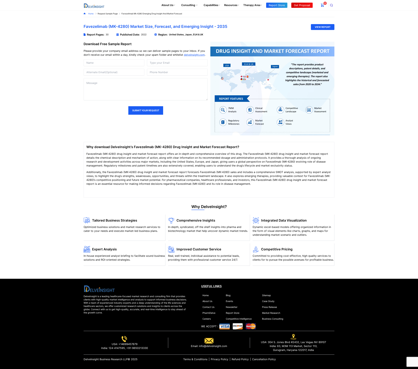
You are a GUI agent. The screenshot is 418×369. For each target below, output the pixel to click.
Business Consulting (272, 318)
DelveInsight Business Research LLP (106, 359)
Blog (228, 295)
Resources (230, 5)
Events (229, 301)
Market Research (271, 312)
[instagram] (333, 359)
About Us (167, 5)
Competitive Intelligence (239, 318)
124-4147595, (117, 348)
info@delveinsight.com (212, 346)
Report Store (232, 312)
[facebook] (328, 359)
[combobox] (331, 5)
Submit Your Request (145, 110)
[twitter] (325, 359)
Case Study (268, 301)
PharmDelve (208, 312)
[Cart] (322, 5)
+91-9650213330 (137, 348)
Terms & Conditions (195, 359)
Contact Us (208, 307)
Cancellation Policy (264, 359)
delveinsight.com (194, 54)
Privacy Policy (219, 359)
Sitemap (266, 295)
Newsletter (231, 307)
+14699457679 (127, 344)
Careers (206, 318)
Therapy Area (251, 5)
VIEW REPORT (322, 27)
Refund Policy (240, 359)
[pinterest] (330, 359)
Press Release (269, 307)
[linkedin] (322, 359)
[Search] (331, 5)
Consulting (188, 5)
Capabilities (211, 5)
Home (91, 13)
